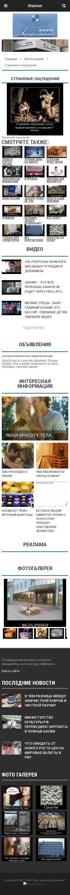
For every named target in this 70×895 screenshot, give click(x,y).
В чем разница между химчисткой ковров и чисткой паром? (45, 700)
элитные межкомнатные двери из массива (27, 356)
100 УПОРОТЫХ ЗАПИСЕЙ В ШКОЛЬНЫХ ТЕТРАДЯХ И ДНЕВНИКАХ (45, 266)
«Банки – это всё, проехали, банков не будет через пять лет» (44, 287)
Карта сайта (11, 671)
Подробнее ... (35, 328)
